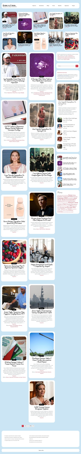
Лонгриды (69, 204)
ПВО (71, 205)
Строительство (42, 95)
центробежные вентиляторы (63, 75)
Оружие (49, 372)
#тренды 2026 (62, 198)
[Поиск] (77, 66)
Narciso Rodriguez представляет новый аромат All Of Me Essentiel (39, 34)
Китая (58, 204)
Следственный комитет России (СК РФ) (41, 94)
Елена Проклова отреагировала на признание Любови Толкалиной (8, 34)
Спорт (40, 229)
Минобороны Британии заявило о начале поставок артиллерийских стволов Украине (41, 360)
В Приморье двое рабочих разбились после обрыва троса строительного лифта (24, 15)
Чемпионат (48, 229)
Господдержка (15, 325)
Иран (63, 202)
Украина (41, 373)
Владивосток (37, 92)
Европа (10, 141)
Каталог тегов (73, 202)
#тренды (75, 196)
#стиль (70, 197)
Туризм (17, 141)
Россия (24, 377)
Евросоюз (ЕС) (59, 202)
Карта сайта (41, 450)
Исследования (66, 202)
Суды (19, 92)
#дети (62, 195)
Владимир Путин (61, 201)
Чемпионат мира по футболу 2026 (62, 210)
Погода (58, 207)
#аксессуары (59, 195)
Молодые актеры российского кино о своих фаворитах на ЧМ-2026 (24, 45)
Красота (34, 5)
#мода (70, 195)
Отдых (73, 5)
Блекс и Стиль (9, 5)
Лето (64, 204)
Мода (48, 5)
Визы (23, 140)
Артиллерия (37, 372)
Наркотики (9, 92)
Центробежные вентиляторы (62, 72)
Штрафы (22, 92)
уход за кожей (70, 211)
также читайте (66, 59)
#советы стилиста (62, 196)
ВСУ (74, 200)
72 (30, 426)
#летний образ (65, 195)
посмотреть (70, 55)
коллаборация (70, 210)
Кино (37, 229)
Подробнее (14, 91)
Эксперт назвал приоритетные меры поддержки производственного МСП (14, 313)
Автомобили (70, 198)
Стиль (53, 5)
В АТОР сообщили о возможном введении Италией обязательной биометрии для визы (40, 26)
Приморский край (48, 92)
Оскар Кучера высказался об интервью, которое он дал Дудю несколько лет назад (69, 145)
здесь (58, 55)
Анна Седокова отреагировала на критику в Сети (56, 14)
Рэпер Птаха (14, 92)
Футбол (43, 229)
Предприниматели (14, 326)
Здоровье (67, 5)
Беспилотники (68, 200)
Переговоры (74, 205)
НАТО (68, 205)
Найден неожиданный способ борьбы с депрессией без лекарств (55, 45)
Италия (14, 141)
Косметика (41, 5)
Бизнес (10, 325)
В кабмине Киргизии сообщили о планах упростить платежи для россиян (14, 364)
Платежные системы (18, 377)
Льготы (20, 325)
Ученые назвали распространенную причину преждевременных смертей (42, 311)
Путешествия (63, 207)
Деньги (7, 377)
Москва (59, 205)
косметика (60, 211)
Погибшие (42, 92)
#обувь (74, 195)
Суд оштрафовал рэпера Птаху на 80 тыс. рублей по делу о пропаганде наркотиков (8, 26)
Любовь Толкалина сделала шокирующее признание (41, 408)
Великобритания (44, 372)
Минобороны (74, 204)
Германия (66, 201)
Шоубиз (59, 5)
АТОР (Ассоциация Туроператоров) (14, 140)
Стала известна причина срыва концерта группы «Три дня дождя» (71, 25)
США (74, 207)
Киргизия (11, 377)
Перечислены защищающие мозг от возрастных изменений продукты (71, 34)
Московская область (64, 205)
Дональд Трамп (71, 201)
